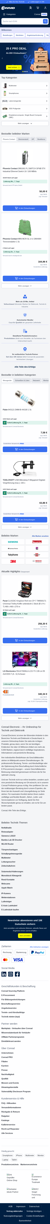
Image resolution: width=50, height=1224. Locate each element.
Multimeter (6, 858)
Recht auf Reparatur (10, 1129)
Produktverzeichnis (10, 1164)
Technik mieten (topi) (10, 1017)
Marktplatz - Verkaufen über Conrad (17, 1028)
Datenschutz (34, 1206)
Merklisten (19, 35)
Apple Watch (7, 888)
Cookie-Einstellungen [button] (35, 1216)
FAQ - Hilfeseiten (8, 1103)
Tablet (14, 1160)
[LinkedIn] (3, 974)
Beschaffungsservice (10, 1004)
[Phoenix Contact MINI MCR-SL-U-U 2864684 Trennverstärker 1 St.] (25, 248)
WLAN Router (7, 844)
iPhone (19, 1155)
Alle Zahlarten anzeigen (39, 947)
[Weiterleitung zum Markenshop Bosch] (37, 561)
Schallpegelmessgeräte (11, 854)
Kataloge (5, 1120)
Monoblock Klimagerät (11, 876)
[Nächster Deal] (48, 58)
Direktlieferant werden (11, 1041)
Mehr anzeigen (23, 123)
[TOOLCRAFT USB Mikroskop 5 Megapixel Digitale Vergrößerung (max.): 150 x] (25, 489)
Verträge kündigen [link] (34, 1211)
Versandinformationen (11, 1108)
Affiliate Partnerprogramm (12, 1037)
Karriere (4, 1066)
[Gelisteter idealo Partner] (12, 1193)
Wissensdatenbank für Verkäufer (15, 1033)
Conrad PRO (7, 1057)
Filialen (4, 1062)
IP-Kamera (6, 893)
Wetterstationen (8, 897)
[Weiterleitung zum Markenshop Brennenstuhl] (37, 555)
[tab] (22, 71)
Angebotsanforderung (35, 35)
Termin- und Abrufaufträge (13, 1012)
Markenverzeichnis (28, 1164)
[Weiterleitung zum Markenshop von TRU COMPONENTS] (37, 548)
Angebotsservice (9, 1008)
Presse (4, 1070)
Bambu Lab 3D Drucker (11, 840)
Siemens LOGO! (8, 836)
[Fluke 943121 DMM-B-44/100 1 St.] (25, 419)
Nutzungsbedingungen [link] (13, 1216)
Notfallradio (6, 828)
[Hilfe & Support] (30, 8)
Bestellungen (7, 35)
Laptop (5, 1160)
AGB (10, 1206)
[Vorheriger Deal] (2, 58)
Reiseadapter (7, 832)
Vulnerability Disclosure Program (15, 1092)
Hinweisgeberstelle (9, 1087)
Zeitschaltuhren (8, 866)
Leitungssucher (8, 862)
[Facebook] (17, 974)
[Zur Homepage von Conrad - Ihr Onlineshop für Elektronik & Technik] (9, 8)
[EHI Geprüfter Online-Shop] (12, 1179)
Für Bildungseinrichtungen (13, 1000)
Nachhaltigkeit (7, 1074)
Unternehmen (7, 1053)
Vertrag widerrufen (14, 1211)
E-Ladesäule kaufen (10, 910)
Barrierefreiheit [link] (25, 1221)
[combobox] (22, 21)
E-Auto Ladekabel (9, 906)
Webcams (5, 884)
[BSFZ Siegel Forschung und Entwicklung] (37, 1193)
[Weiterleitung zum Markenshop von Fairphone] (13, 555)
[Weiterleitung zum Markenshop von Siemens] (13, 542)
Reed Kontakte (8, 880)
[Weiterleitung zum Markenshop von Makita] (37, 542)
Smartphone (7, 1155)
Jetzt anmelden (25, 936)
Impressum (20, 1206)
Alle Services (7, 1133)
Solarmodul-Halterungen (12, 872)
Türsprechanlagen (9, 850)
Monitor (41, 1155)
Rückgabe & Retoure (10, 1112)
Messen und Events (10, 1083)
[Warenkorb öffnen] (38, 8)
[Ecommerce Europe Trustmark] (37, 1179)
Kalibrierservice (8, 1125)
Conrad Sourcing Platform (13, 991)
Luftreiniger (6, 902)
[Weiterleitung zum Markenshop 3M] (13, 561)
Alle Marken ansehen (40, 536)
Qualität (4, 1079)
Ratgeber (5, 1116)
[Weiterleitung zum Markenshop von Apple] (13, 548)
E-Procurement (8, 995)
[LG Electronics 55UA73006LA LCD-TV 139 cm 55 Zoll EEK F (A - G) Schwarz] (25, 680)
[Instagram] (10, 974)
